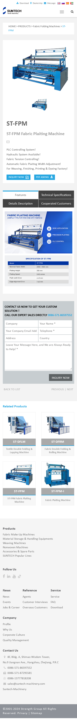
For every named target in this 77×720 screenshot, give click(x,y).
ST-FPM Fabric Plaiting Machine (19, 500)
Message (51, 3)
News (6, 596)
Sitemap (36, 713)
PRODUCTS (24, 26)
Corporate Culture (14, 634)
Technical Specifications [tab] (56, 195)
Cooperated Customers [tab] (56, 203)
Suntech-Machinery (14, 689)
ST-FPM (19, 491)
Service (55, 596)
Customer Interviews (35, 602)
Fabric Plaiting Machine (57, 500)
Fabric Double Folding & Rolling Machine (58, 451)
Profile (7, 624)
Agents (27, 596)
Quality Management (16, 640)
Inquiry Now (17, 177)
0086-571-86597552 (60, 315)
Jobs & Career (11, 607)
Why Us (7, 629)
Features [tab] (20, 195)
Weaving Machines (14, 543)
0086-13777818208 (19, 678)
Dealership (37, 3)
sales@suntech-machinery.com (26, 683)
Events (7, 602)
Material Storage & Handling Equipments (28, 538)
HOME (12, 26)
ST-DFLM (19, 442)
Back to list (12, 389)
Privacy (22, 713)
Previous (57, 389)
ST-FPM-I (57, 491)
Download (24, 3)
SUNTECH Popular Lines (17, 555)
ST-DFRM (57, 442)
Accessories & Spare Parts (18, 551)
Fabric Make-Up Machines (19, 534)
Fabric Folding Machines (46, 26)
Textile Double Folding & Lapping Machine (19, 451)
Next (70, 389)
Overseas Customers (35, 607)
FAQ (53, 602)
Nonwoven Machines (15, 547)
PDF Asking (43, 177)
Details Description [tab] (21, 203)
